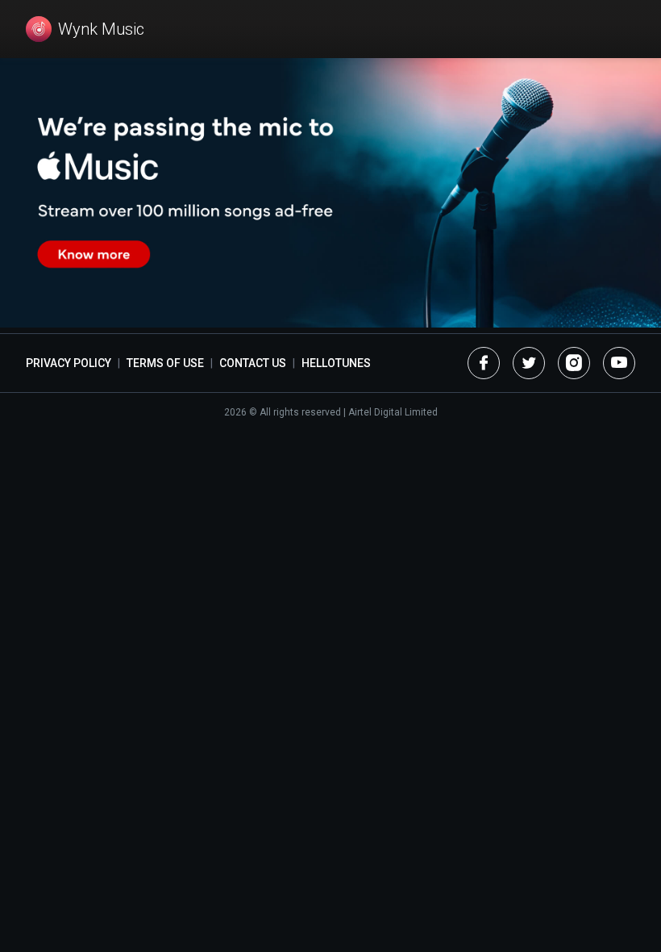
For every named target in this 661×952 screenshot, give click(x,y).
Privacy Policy (68, 363)
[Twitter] (529, 363)
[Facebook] (484, 363)
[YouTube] (619, 363)
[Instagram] (574, 363)
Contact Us (252, 363)
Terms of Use (165, 363)
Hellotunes (336, 363)
